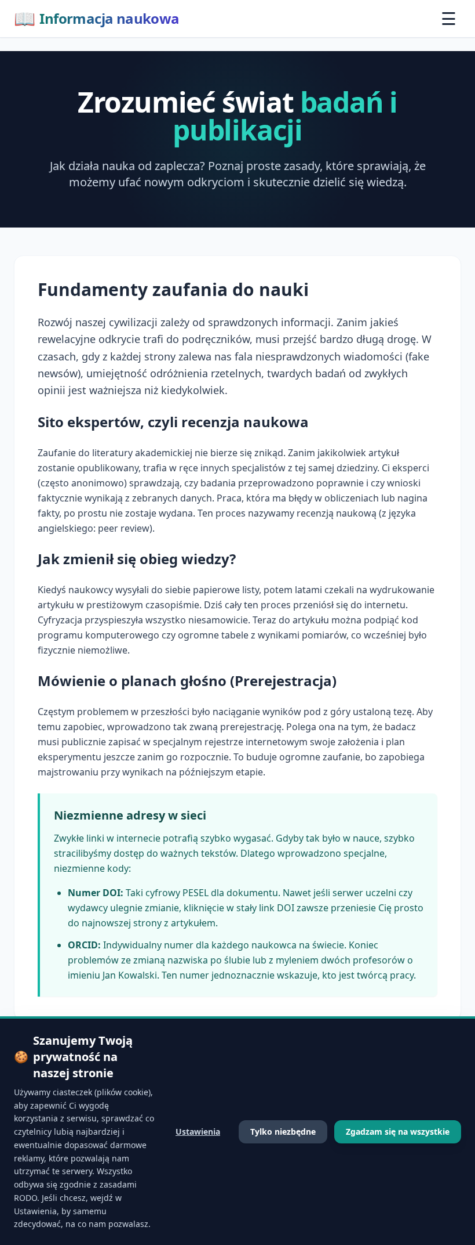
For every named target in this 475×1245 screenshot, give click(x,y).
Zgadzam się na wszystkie (398, 1131)
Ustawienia (198, 1131)
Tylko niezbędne (283, 1131)
